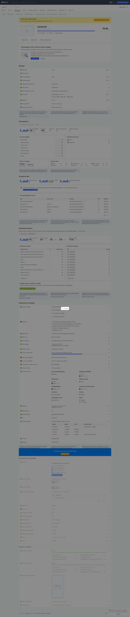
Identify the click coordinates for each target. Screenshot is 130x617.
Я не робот (66, 308)
